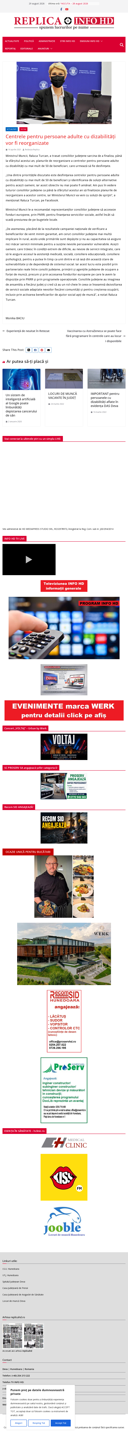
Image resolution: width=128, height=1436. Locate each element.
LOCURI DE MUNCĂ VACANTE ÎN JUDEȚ (62, 396)
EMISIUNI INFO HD (89, 41)
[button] (101, 41)
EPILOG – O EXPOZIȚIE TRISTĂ (76, 3)
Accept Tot (60, 1423)
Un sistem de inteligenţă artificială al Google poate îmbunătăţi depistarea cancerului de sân (21, 405)
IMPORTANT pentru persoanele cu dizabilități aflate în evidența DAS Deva (105, 400)
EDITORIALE (26, 48)
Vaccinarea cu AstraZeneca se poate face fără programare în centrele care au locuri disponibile (93, 336)
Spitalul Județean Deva (13, 1281)
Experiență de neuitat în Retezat (28, 331)
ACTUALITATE (12, 41)
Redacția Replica (32, 149)
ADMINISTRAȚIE (47, 41)
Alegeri (18, 1423)
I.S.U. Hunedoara (10, 1268)
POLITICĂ (29, 41)
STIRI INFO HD (67, 41)
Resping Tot (39, 1423)
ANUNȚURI (43, 48)
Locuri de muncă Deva (13, 1300)
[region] (40, 1407)
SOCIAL (23, 129)
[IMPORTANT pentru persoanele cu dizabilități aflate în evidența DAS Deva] (107, 371)
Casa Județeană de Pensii (15, 1288)
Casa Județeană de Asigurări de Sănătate (23, 1294)
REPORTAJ (10, 48)
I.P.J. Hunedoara (10, 1275)
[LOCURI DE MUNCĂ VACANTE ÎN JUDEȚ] (64, 371)
